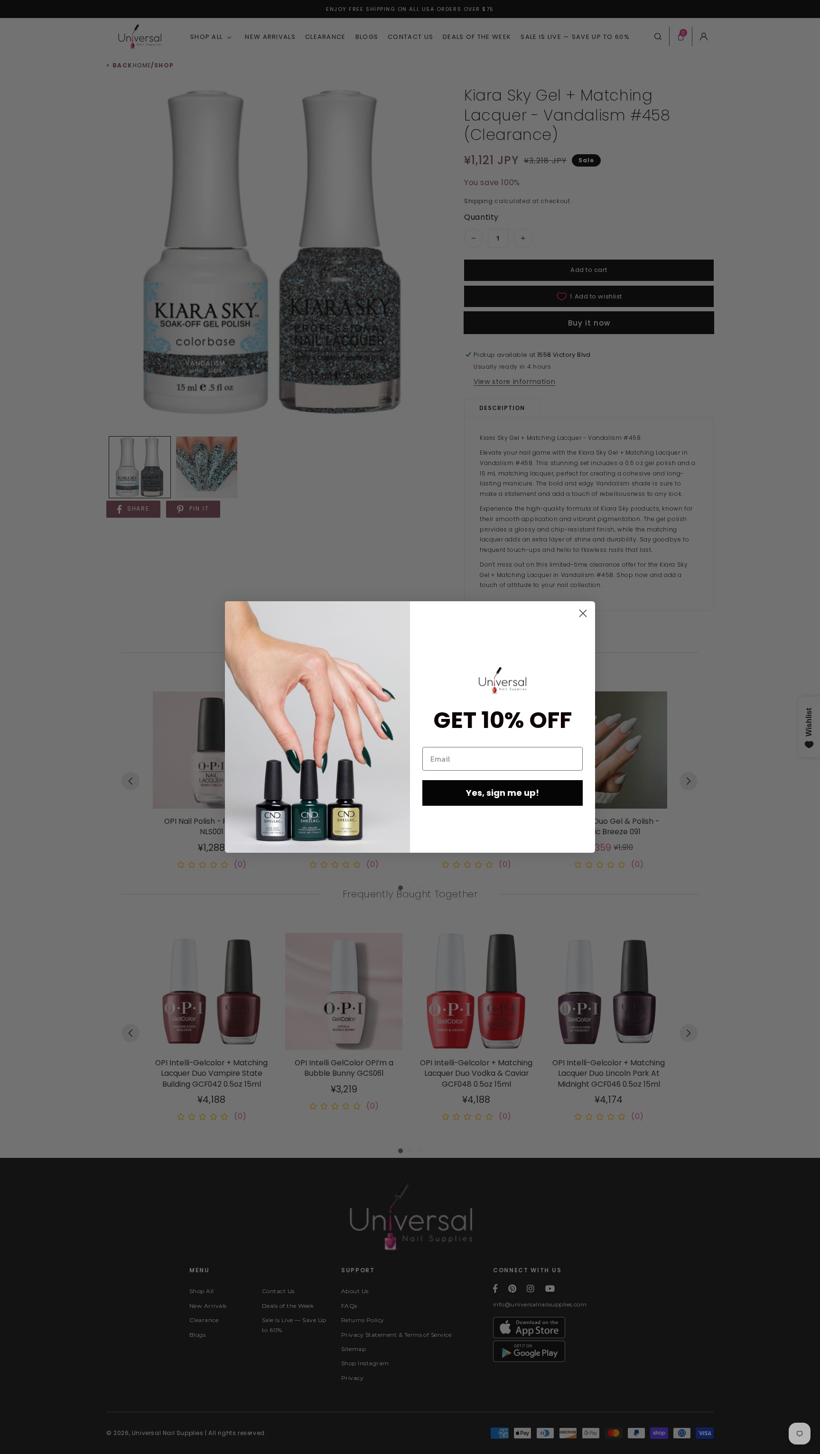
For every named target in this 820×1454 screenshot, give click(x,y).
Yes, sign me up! (502, 793)
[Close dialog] (583, 613)
